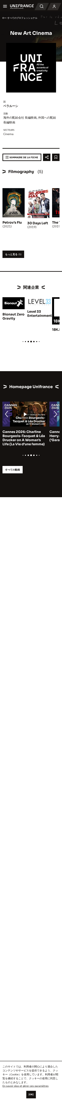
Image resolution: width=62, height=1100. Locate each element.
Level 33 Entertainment (39, 314)
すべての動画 (12, 469)
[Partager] (46, 157)
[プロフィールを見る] (54, 6)
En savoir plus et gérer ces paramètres (25, 1086)
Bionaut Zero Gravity (13, 316)
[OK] (31, 1094)
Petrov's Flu (12, 222)
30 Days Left (37, 223)
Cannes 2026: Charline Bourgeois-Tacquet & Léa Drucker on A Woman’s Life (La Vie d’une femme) (23, 438)
